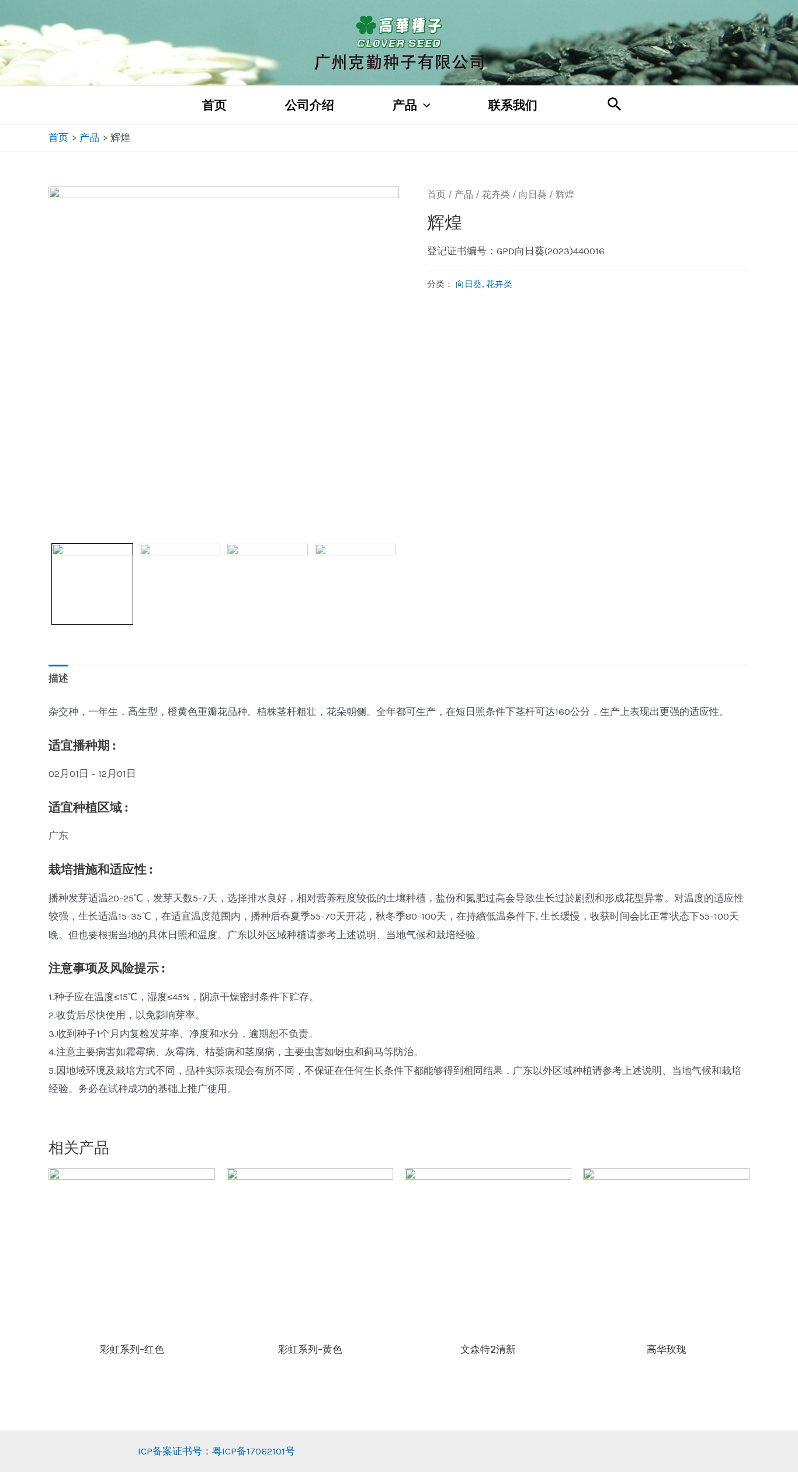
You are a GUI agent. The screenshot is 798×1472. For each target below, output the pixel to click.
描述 (58, 678)
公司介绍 (309, 105)
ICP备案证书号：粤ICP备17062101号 (216, 1451)
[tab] (58, 679)
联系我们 (512, 105)
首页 (214, 105)
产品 (405, 105)
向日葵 (533, 194)
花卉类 (496, 194)
